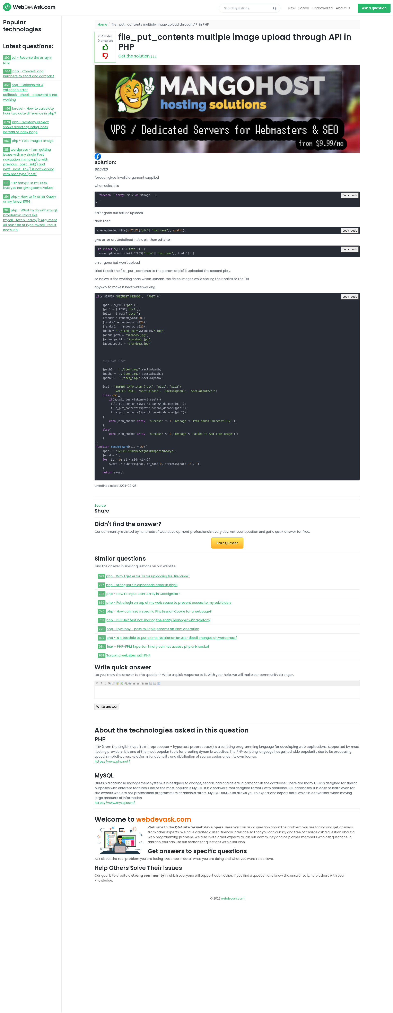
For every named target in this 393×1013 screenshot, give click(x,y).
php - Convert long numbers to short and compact (28, 74)
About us (343, 8)
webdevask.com (232, 898)
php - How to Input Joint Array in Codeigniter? (143, 593)
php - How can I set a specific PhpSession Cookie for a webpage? (159, 611)
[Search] (274, 8)
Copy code (349, 195)
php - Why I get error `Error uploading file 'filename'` (148, 576)
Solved (303, 8)
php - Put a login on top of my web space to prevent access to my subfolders (169, 602)
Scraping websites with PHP (128, 655)
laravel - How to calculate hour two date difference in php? (29, 111)
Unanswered (322, 8)
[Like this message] (105, 47)
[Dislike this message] (105, 56)
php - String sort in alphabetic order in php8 (141, 585)
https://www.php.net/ (112, 761)
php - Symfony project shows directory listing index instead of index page (26, 127)
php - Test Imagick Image (32, 140)
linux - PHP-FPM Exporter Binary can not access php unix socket (157, 646)
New (291, 8)
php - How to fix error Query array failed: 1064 (29, 199)
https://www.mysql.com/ (115, 802)
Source (100, 505)
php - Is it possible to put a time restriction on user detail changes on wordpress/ (171, 637)
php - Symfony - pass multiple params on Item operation (152, 629)
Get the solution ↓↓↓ (137, 56)
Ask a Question (227, 543)
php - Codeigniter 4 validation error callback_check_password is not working (30, 92)
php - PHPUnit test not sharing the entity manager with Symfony (158, 620)
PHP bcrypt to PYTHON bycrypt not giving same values (28, 185)
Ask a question (374, 8)
